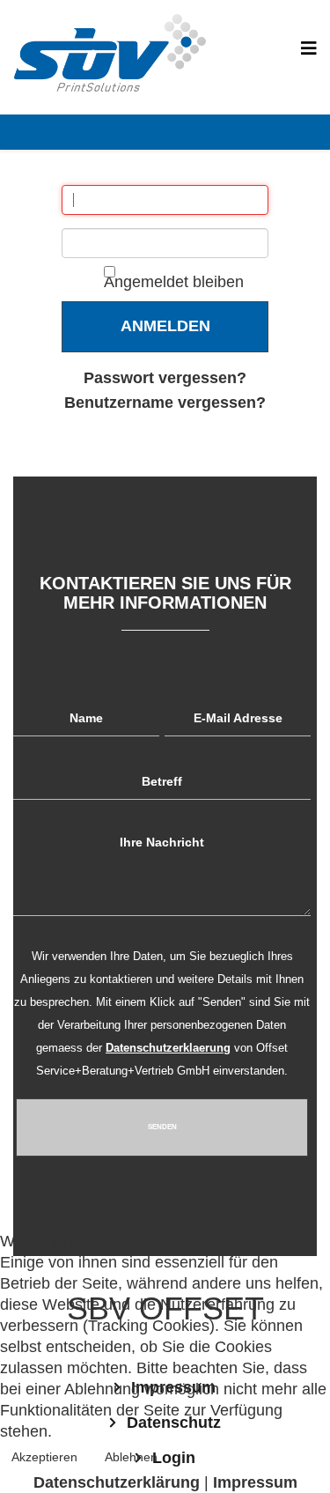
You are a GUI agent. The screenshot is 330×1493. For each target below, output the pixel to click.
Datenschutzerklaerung (168, 1047)
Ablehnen (131, 1457)
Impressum (255, 1482)
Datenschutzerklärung (116, 1482)
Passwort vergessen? (165, 378)
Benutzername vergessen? (165, 402)
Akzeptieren (44, 1457)
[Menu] (309, 48)
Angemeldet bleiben (174, 282)
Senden (162, 1127)
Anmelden (165, 326)
